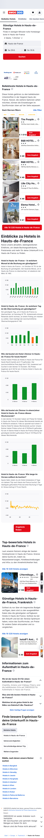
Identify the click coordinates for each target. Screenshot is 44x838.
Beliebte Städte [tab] (10, 730)
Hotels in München (10, 769)
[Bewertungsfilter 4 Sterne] (21, 115)
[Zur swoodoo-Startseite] (15, 12)
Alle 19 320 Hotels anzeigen (15, 569)
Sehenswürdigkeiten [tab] (12, 741)
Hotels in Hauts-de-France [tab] (14, 735)
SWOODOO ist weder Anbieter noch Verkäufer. (19, 817)
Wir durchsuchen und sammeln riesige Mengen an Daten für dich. (20, 822)
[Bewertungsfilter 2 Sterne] (5, 115)
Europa (12, 835)
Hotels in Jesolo (9, 775)
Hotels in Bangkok (10, 766)
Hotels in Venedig (10, 772)
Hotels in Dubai (9, 792)
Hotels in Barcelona (10, 798)
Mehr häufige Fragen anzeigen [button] (22, 710)
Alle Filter (37, 110)
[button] (4, 12)
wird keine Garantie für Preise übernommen (22, 810)
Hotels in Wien (8, 785)
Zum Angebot (32, 134)
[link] (22, 227)
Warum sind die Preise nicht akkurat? (20, 826)
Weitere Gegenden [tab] (11, 752)
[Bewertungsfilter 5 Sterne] (31, 115)
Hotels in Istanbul (10, 782)
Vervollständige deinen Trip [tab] (15, 746)
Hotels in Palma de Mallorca (14, 795)
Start (6, 835)
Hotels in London (9, 788)
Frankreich (21, 835)
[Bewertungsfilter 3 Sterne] (12, 115)
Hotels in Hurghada (10, 779)
